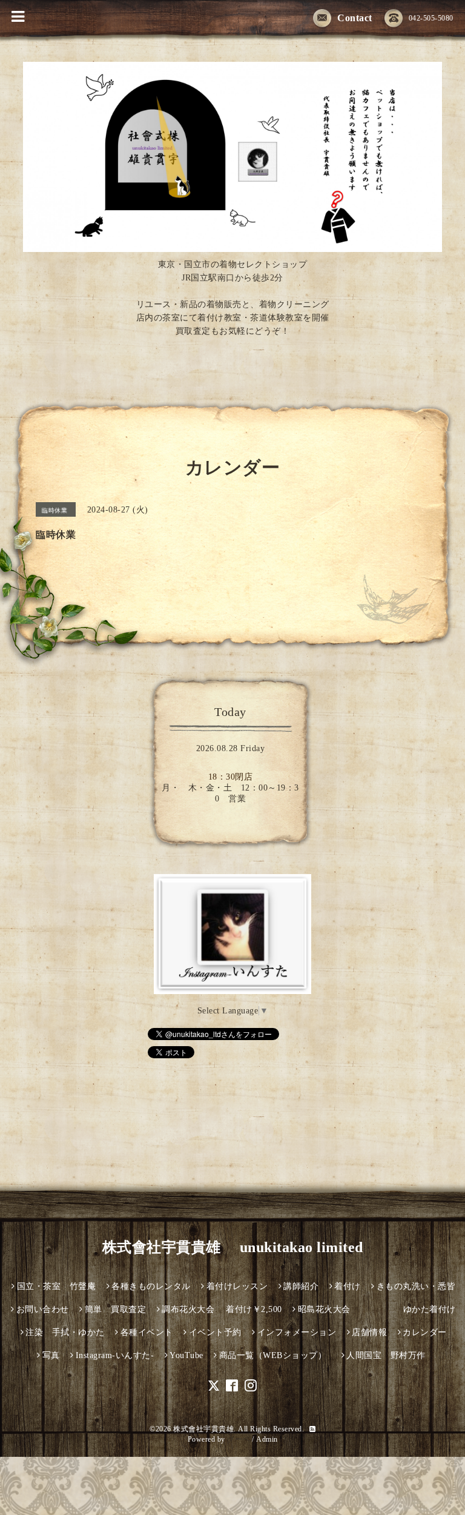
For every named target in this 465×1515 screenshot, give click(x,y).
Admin (267, 1439)
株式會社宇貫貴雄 (203, 1429)
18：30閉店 (230, 776)
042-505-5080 (431, 18)
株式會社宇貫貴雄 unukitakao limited (232, 1247)
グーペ (238, 1439)
